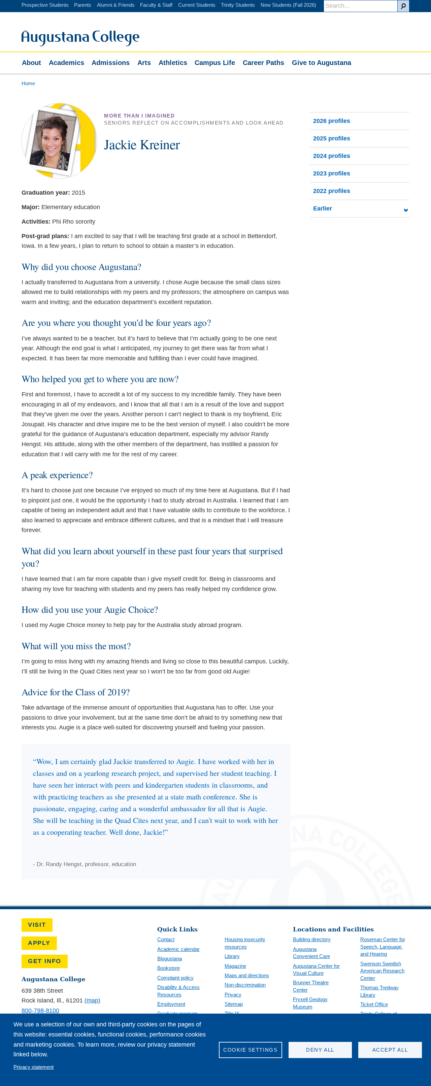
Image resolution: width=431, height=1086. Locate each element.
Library (232, 956)
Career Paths (263, 62)
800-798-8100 (40, 1010)
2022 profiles (331, 191)
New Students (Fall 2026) (288, 5)
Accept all (390, 1050)
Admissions (111, 62)
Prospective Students (45, 5)
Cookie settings (250, 1050)
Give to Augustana (321, 62)
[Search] (403, 6)
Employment (171, 1004)
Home (28, 83)
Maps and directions (247, 975)
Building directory (312, 939)
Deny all (320, 1050)
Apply (39, 943)
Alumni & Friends (116, 5)
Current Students (197, 5)
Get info (44, 961)
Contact (165, 939)
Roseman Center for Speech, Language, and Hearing (382, 946)
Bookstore (168, 968)
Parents (82, 5)
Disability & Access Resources (178, 990)
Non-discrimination (245, 985)
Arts (144, 62)
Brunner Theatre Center (311, 986)
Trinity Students (238, 5)
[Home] (80, 44)
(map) (92, 1000)
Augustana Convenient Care (311, 952)
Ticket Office (374, 1004)
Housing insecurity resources (245, 943)
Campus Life (215, 62)
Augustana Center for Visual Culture (316, 969)
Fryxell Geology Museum (310, 1003)
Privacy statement (33, 1067)
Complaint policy (175, 978)
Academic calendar (178, 949)
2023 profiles (331, 173)
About (31, 62)
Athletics (173, 62)
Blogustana (169, 958)
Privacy (233, 994)
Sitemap (234, 1004)
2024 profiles (331, 156)
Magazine (235, 966)
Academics (66, 62)
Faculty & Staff (156, 5)
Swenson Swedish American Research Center (382, 971)
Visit (37, 924)
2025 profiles (331, 138)
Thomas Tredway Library (379, 991)
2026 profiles (331, 121)
